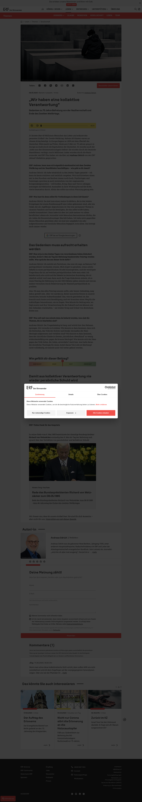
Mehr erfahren (101, 404)
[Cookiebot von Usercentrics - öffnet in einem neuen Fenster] (106, 387)
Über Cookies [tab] (102, 394)
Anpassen (69, 413)
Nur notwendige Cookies (41, 413)
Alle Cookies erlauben (101, 413)
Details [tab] (71, 394)
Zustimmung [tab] (39, 394)
